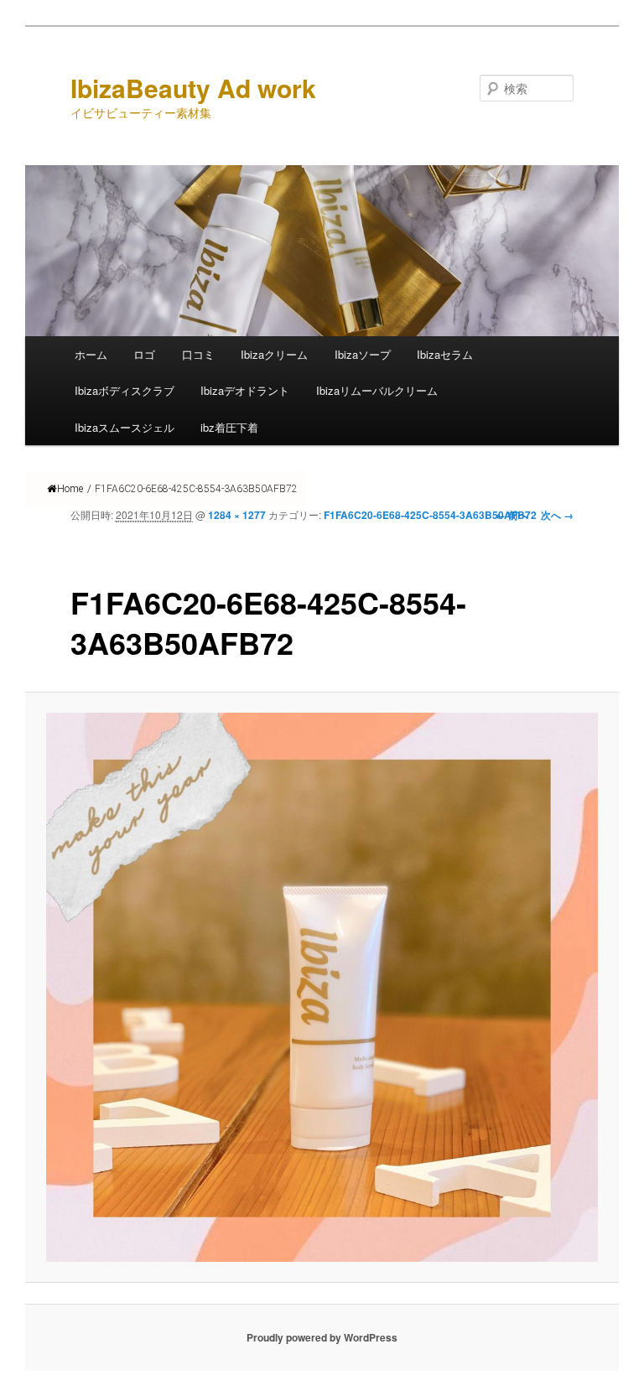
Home (70, 489)
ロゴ (144, 354)
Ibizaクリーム (274, 354)
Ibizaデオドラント (244, 390)
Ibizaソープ (363, 354)
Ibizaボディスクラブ (124, 390)
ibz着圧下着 (229, 427)
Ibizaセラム (445, 354)
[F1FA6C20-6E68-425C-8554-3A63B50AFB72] (322, 987)
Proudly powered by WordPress (322, 1337)
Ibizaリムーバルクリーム (377, 390)
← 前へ (512, 514)
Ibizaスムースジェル (124, 427)
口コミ (198, 354)
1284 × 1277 (237, 514)
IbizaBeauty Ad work (193, 88)
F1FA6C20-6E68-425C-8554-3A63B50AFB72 (430, 514)
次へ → (557, 514)
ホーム (91, 354)
